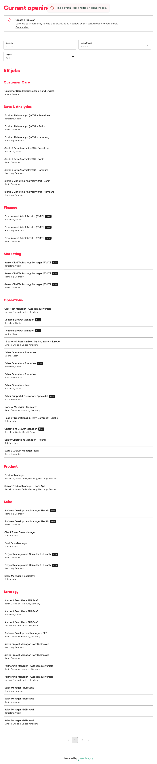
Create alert (22, 27)
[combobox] (81, 46)
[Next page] (88, 740)
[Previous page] (68, 740)
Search (9, 43)
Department (86, 43)
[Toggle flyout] (148, 45)
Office (8, 54)
